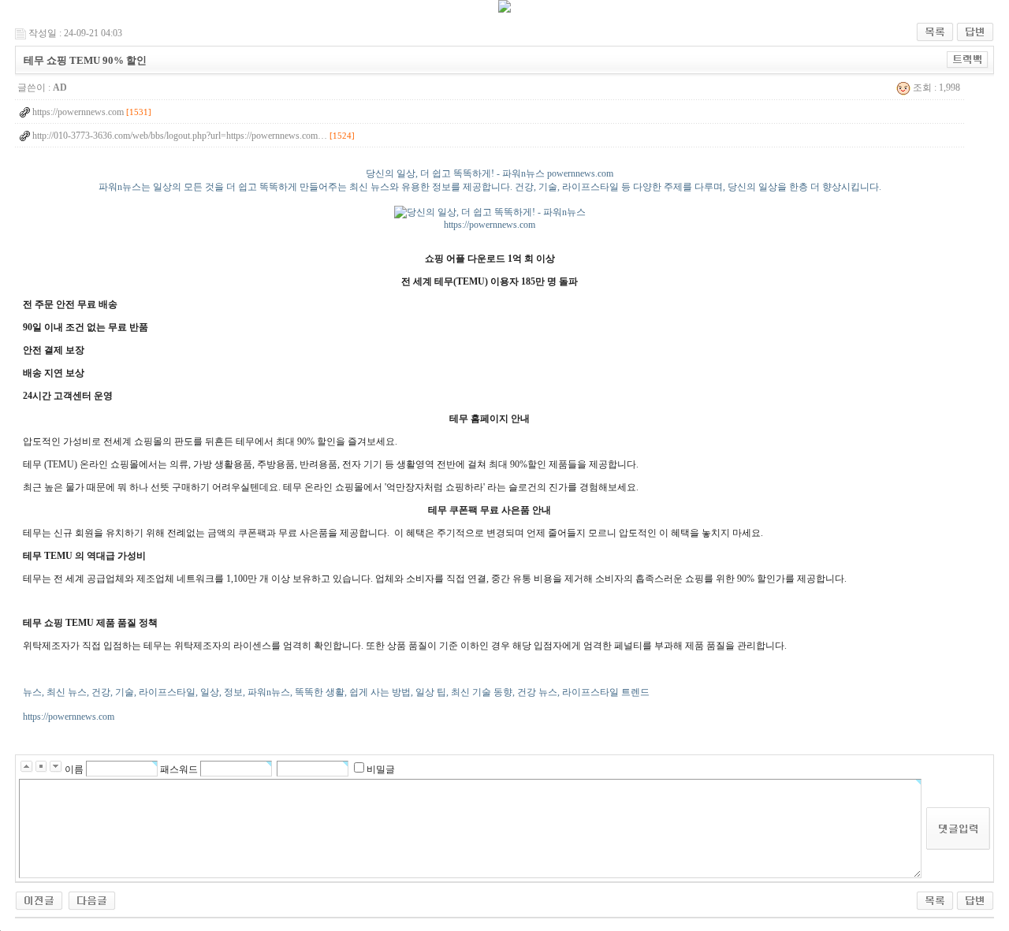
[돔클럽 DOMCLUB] (504, 9)
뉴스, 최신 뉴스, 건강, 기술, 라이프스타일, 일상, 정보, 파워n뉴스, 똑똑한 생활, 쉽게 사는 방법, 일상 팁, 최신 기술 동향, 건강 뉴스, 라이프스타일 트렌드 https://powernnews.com (435, 487)
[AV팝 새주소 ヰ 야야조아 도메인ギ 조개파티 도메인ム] (39, 899)
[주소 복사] (968, 59)
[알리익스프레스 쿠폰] (92, 899)
